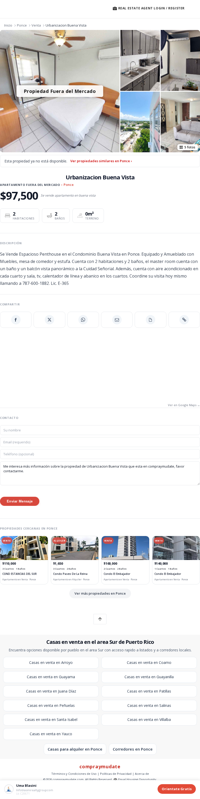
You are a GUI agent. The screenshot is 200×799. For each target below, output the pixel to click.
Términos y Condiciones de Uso (74, 774)
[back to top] (100, 619)
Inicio (8, 25)
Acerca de (142, 774)
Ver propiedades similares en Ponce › (101, 161)
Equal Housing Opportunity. (137, 779)
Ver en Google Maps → (184, 405)
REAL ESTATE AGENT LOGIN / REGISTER (151, 8)
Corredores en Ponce (133, 749)
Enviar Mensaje (20, 501)
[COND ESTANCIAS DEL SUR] (24, 548)
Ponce (22, 25)
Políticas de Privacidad (116, 774)
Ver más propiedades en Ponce (100, 593)
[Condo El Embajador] (125, 548)
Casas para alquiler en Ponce (75, 749)
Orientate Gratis (177, 789)
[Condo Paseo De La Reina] (75, 548)
